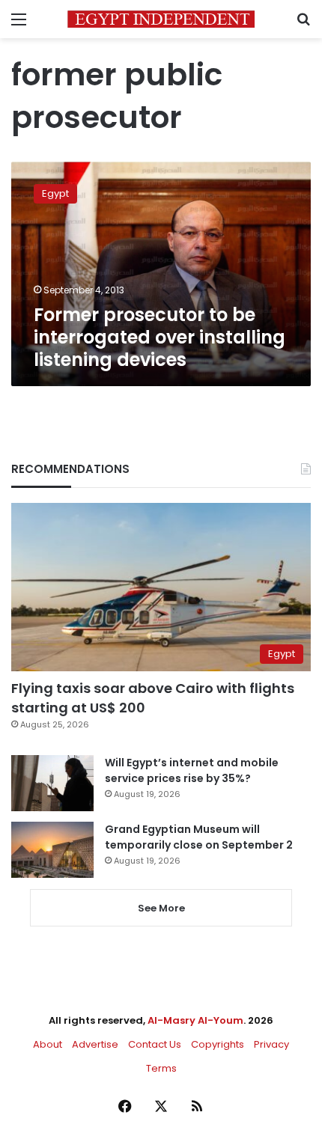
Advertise (95, 1044)
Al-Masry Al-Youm (195, 1020)
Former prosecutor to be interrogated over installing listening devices (159, 337)
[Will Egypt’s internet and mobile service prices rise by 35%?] (52, 783)
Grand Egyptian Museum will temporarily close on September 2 (199, 837)
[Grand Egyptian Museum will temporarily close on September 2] (52, 850)
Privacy (271, 1044)
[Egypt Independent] (161, 19)
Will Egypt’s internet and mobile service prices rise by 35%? (192, 770)
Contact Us (154, 1044)
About (47, 1044)
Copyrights (217, 1044)
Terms (161, 1068)
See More (161, 908)
